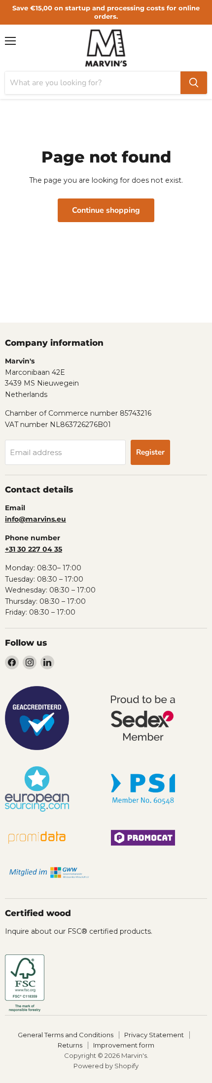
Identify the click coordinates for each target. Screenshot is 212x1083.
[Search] (193, 82)
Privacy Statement (154, 1035)
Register (150, 452)
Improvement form (123, 1045)
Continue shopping (106, 210)
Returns (70, 1045)
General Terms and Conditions (65, 1035)
